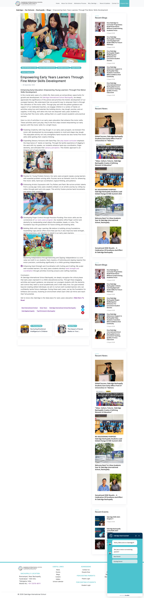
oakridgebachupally (28, 311)
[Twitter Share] (82, 309)
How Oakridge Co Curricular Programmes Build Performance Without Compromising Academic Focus (114, 26)
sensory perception (52, 148)
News (58, 570)
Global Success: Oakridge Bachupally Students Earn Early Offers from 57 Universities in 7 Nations (109, 138)
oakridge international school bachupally (62, 308)
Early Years (43, 308)
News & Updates (105, 3)
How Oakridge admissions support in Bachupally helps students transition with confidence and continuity (114, 71)
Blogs (58, 574)
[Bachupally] (30, 568)
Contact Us (115, 3)
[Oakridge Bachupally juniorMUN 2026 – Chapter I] (100, 533)
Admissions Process (80, 3)
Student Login (86, 585)
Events (58, 572)
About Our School (66, 3)
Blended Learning (63, 67)
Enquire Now (124, 3)
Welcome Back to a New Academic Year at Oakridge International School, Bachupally (108, 220)
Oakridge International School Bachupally (57, 97)
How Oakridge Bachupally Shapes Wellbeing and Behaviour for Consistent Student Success (113, 55)
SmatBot (127, 595)
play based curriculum (68, 141)
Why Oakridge (92, 3)
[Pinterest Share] (82, 312)
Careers (58, 577)
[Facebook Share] (82, 306)
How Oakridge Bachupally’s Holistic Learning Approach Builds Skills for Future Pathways (114, 40)
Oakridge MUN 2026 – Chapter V (114, 518)
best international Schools (47, 67)
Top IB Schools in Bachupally (46, 311)
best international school (30, 308)
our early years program (44, 220)
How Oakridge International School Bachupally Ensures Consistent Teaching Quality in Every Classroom (114, 87)
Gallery (58, 579)
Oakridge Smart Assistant (121, 536)
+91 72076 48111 (34, 583)
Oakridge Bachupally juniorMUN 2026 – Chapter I (114, 530)
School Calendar (58, 581)
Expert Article (76, 67)
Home (58, 3)
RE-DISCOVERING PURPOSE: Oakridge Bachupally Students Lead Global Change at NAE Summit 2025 (108, 191)
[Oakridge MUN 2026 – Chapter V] (100, 521)
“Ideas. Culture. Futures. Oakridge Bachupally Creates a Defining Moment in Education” (108, 163)
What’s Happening (27, 72)
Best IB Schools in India (29, 67)
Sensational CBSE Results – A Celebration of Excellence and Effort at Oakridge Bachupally (109, 250)
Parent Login (86, 578)
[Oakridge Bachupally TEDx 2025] (100, 544)
